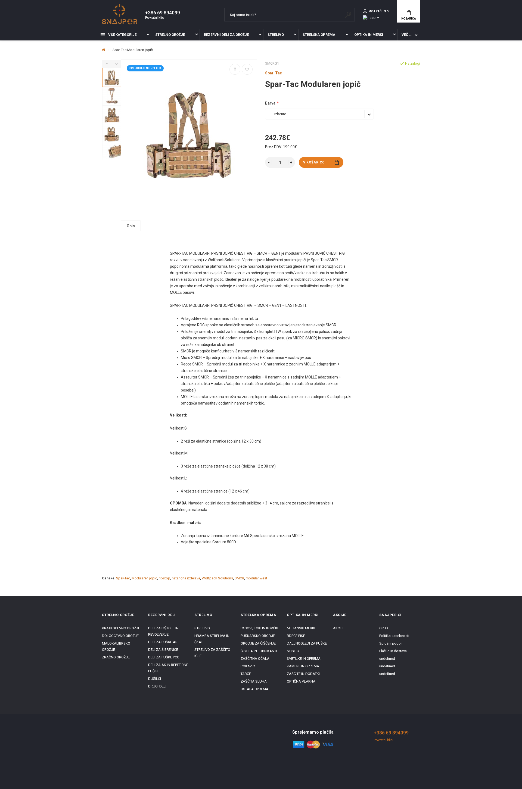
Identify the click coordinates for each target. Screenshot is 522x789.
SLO (372, 18)
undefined (387, 659)
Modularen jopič (144, 578)
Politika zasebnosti (394, 636)
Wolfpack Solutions (217, 578)
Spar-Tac (123, 578)
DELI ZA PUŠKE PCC (163, 657)
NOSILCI (293, 651)
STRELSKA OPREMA (319, 35)
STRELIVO (276, 35)
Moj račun (377, 11)
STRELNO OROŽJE (170, 35)
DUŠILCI (154, 679)
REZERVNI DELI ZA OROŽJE (226, 35)
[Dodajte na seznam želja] (247, 69)
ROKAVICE (249, 666)
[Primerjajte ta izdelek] (234, 69)
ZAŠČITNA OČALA (255, 659)
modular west (256, 578)
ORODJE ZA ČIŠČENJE (258, 643)
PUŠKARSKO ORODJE (258, 636)
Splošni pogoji (390, 643)
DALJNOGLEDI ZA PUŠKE (307, 643)
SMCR (239, 578)
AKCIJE (338, 628)
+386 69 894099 (162, 12)
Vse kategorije (121, 35)
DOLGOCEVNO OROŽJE (120, 636)
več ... (407, 35)
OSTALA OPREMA (254, 689)
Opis (131, 226)
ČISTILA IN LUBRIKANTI (259, 651)
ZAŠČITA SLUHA (254, 681)
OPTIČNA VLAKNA (301, 681)
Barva (270, 103)
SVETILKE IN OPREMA (304, 659)
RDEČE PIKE (296, 636)
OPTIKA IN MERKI (368, 35)
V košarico (314, 162)
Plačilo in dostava (393, 651)
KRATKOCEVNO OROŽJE (121, 628)
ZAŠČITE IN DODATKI (303, 674)
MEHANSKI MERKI (301, 628)
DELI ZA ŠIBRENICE (163, 650)
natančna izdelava (186, 578)
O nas (383, 628)
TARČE (246, 674)
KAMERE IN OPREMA (303, 666)
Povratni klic (154, 17)
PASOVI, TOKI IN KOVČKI (259, 628)
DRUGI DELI (157, 686)
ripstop (164, 578)
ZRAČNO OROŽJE (116, 657)
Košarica (408, 18)
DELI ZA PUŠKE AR (163, 642)
